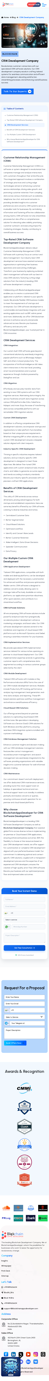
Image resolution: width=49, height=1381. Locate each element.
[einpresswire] (43, 1208)
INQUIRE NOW (33, 5)
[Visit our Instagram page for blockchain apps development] (35, 1354)
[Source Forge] (18, 1208)
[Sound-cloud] (6, 1208)
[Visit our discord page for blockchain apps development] (21, 1361)
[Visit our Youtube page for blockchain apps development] (28, 1354)
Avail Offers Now (14, 1043)
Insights (4, 1261)
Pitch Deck (5, 1271)
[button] (6, 913)
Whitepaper (6, 1266)
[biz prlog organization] (6, 1218)
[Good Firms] (30, 1208)
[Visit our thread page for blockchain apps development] (43, 1354)
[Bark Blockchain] (30, 1218)
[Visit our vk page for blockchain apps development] (35, 1361)
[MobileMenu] (44, 4)
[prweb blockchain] (18, 1218)
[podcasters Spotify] (43, 1218)
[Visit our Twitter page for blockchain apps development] (21, 1354)
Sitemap (5, 1276)
